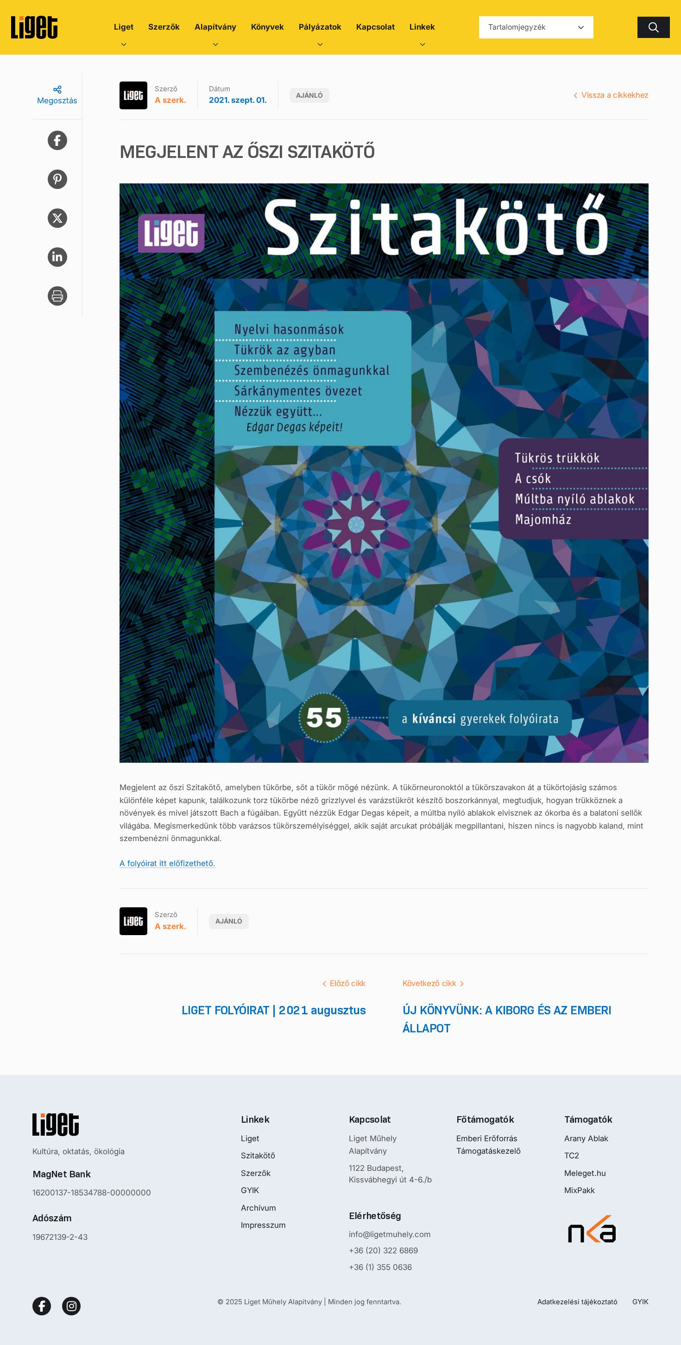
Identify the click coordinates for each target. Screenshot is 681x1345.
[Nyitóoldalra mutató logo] (91, 1124)
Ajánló (309, 95)
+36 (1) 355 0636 (380, 1267)
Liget (250, 1138)
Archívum (258, 1208)
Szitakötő (258, 1155)
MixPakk (579, 1190)
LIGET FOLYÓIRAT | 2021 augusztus (274, 1010)
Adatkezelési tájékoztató (577, 1301)
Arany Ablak (586, 1138)
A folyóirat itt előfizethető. (167, 863)
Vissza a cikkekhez (615, 95)
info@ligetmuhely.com (390, 1234)
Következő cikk (429, 983)
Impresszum (263, 1225)
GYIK (250, 1190)
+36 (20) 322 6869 (383, 1250)
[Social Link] (41, 1306)
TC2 (571, 1155)
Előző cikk (348, 983)
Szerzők (256, 1173)
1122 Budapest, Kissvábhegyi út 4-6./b (390, 1174)
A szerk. (170, 100)
